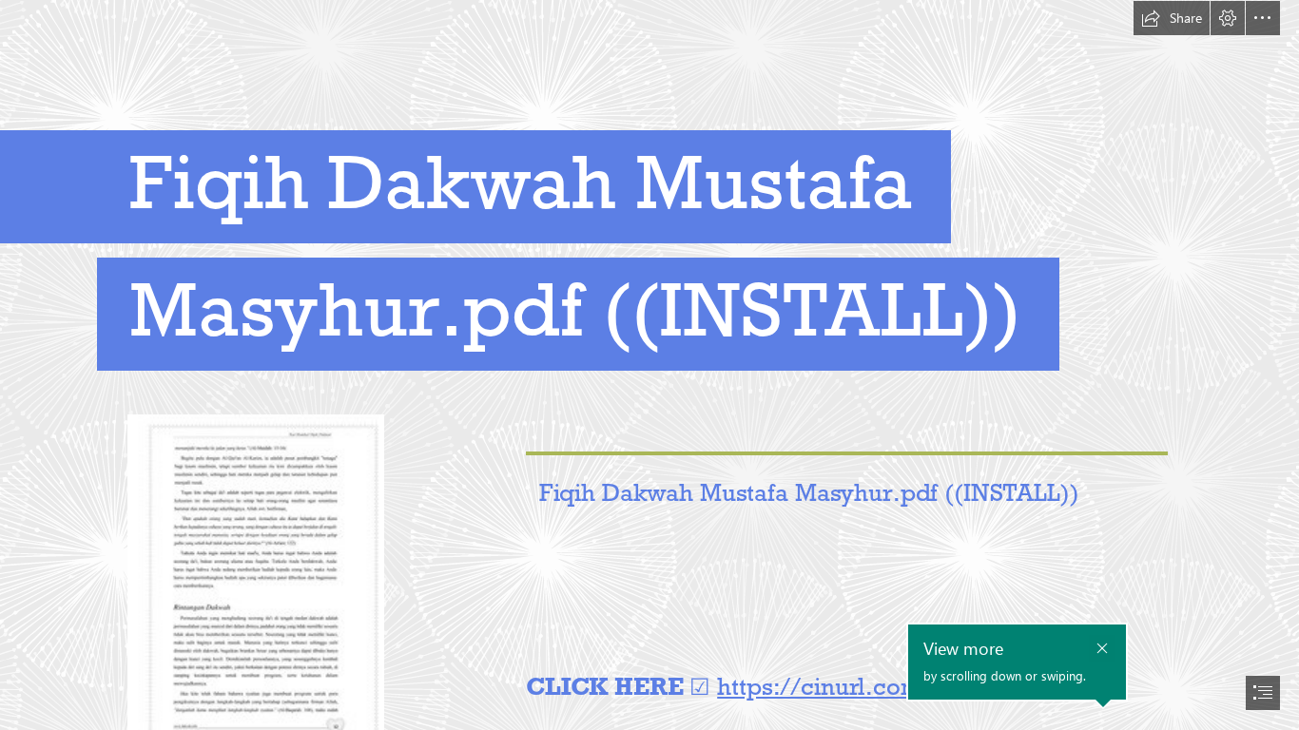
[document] (649, 365)
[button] (1172, 18)
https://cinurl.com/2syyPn (865, 686)
